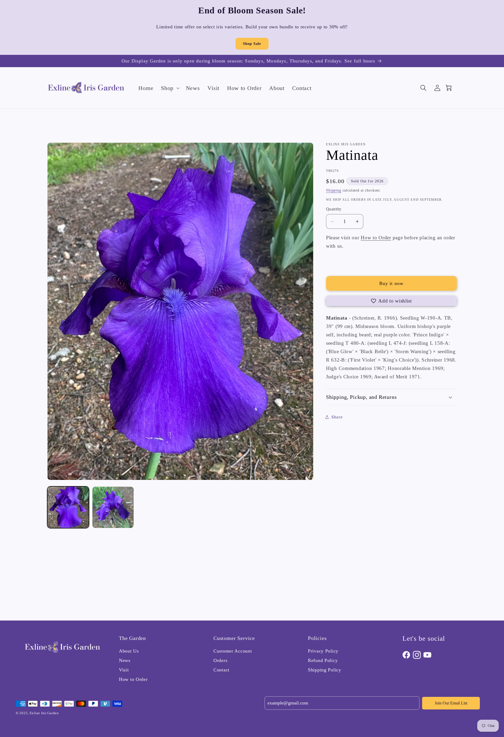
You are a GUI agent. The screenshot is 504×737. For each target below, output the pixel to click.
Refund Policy (323, 660)
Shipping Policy (324, 669)
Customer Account (232, 651)
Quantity (334, 209)
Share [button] (337, 417)
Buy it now (391, 283)
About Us (129, 651)
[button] (169, 88)
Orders (220, 660)
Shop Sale (252, 43)
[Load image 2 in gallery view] (113, 507)
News (124, 660)
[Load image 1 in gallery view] (68, 507)
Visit (124, 669)
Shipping (333, 190)
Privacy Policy (323, 651)
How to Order (376, 237)
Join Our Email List (451, 703)
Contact (221, 669)
